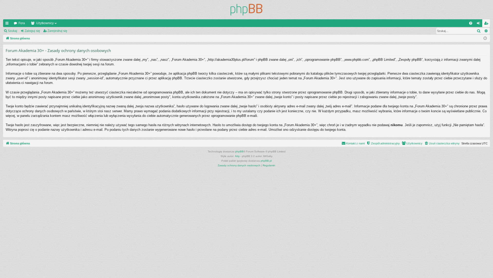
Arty (237, 156)
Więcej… (8, 24)
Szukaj (12, 31)
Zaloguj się (32, 31)
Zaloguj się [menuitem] (479, 24)
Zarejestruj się (57, 31)
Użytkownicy (45, 23)
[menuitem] (471, 23)
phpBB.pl (266, 160)
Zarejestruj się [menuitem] (487, 24)
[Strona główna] (246, 9)
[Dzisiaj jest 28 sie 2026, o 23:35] (485, 38)
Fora (21, 23)
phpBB (239, 151)
